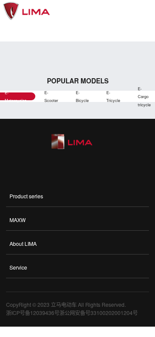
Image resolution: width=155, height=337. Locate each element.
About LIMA (23, 243)
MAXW (17, 219)
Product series (26, 196)
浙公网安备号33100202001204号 (98, 312)
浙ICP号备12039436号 (32, 312)
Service (18, 267)
